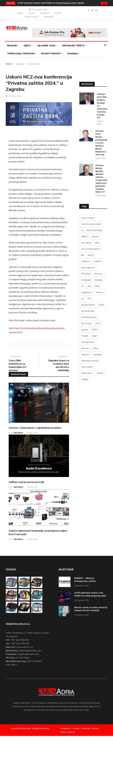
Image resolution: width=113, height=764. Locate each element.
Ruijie (94, 335)
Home (9, 63)
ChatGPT (97, 261)
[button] (102, 3)
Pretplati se (65, 728)
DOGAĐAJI (72, 53)
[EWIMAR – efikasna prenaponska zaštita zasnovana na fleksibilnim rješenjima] (65, 582)
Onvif (97, 323)
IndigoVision (86, 292)
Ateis (97, 242)
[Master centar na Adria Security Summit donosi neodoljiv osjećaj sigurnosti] (65, 611)
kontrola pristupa (89, 317)
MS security (86, 323)
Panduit (84, 335)
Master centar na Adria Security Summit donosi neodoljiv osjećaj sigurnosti (90, 610)
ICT (82, 286)
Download (44, 13)
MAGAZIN (12, 45)
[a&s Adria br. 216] (36, 612)
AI (82, 230)
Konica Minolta (87, 311)
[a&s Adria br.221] (11, 599)
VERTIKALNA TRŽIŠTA (73, 45)
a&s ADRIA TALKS (46, 45)
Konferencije (34, 63)
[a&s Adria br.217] (24, 612)
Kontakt (57, 13)
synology (97, 354)
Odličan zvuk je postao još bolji (26, 482)
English (19, 13)
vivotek (100, 373)
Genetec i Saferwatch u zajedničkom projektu (35, 428)
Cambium (85, 261)
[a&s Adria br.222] (36, 587)
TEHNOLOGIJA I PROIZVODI (21, 53)
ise (82, 298)
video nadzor (87, 367)
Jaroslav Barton (88, 304)
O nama (31, 13)
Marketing (48, 16)
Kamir (101, 304)
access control (87, 217)
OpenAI (84, 329)
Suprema (85, 354)
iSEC (90, 298)
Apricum (95, 236)
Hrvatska (98, 280)
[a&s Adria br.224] (11, 587)
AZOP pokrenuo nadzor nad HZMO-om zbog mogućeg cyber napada (51, 3)
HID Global (86, 273)
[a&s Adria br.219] (36, 599)
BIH (82, 255)
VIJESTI (27, 45)
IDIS (89, 286)
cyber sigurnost (88, 267)
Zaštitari (84, 379)
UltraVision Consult (89, 360)
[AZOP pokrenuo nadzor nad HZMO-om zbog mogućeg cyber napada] (65, 597)
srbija (95, 348)
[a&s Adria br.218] (11, 612)
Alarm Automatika (94, 230)
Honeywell (86, 280)
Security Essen (87, 342)
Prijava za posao (31, 16)
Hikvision (98, 273)
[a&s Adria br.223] (24, 587)
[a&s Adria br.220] (24, 599)
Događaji (19, 63)
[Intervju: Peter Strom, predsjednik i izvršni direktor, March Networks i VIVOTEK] (86, 136)
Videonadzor (87, 373)
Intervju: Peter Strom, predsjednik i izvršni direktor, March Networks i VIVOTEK (101, 143)
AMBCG (84, 236)
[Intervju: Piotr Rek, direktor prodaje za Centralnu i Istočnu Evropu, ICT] (87, 99)
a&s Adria (18, 432)
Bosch (90, 255)
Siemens (85, 348)
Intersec (99, 292)
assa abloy (86, 242)
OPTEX (95, 329)
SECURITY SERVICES (51, 53)
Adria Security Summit (91, 224)
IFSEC (97, 286)
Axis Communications (90, 249)
